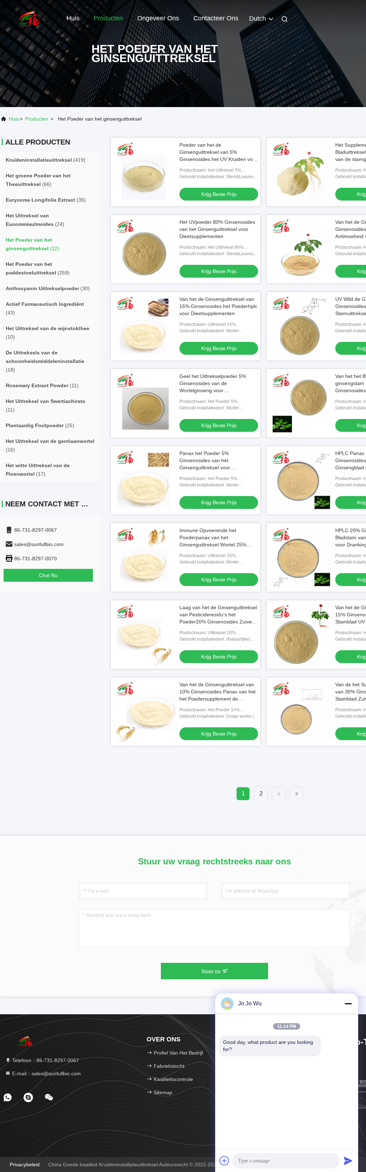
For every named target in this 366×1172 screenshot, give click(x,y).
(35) (46, 200)
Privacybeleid (25, 1164)
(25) (40, 425)
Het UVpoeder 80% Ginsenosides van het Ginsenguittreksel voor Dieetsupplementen (217, 229)
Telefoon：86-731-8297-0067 (45, 1060)
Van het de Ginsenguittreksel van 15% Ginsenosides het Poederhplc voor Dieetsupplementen (218, 306)
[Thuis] (28, 18)
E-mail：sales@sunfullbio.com (46, 1073)
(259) (38, 268)
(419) (45, 160)
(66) (38, 180)
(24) (35, 220)
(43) (45, 308)
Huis (72, 18)
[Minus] (348, 1003)
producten (36, 119)
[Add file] (224, 1160)
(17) (38, 470)
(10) (47, 332)
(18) (45, 361)
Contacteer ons (215, 18)
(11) (42, 385)
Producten (108, 18)
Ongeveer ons (158, 18)
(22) (32, 244)
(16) (50, 445)
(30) (48, 288)
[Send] (348, 1160)
